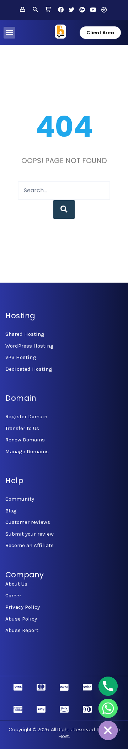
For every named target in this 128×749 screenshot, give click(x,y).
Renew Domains (25, 439)
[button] (9, 33)
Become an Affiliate (29, 545)
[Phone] (108, 686)
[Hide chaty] (108, 730)
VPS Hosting (20, 357)
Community (19, 499)
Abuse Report (21, 630)
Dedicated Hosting (28, 369)
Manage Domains (27, 451)
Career (13, 595)
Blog (11, 510)
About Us (16, 584)
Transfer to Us (22, 428)
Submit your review (29, 534)
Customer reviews (27, 522)
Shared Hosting (24, 334)
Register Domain (26, 416)
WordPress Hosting (29, 346)
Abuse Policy (21, 619)
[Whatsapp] (108, 708)
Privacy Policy (22, 607)
